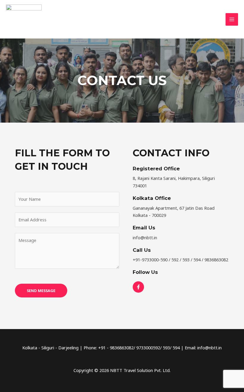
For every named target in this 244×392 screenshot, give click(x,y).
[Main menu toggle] (232, 19)
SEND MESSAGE (41, 290)
